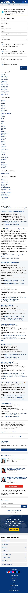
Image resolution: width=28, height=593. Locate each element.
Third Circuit (4, 78)
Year (6, 53)
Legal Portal (14, 578)
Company (14, 580)
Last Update (14, 64)
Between (12, 51)
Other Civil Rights (14, 258)
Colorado (3, 108)
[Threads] (15, 572)
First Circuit (3, 74)
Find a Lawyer (5, 500)
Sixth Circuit (4, 83)
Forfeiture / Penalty (6, 189)
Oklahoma (3, 153)
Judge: (2, 26)
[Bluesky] (17, 572)
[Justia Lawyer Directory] (21, 572)
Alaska (2, 102)
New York (3, 148)
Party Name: (4, 21)
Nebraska (3, 143)
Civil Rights (3, 186)
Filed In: (2, 31)
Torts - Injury (4, 182)
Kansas (2, 125)
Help (14, 583)
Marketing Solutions (7, 564)
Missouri (3, 139)
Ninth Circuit (4, 88)
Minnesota (3, 136)
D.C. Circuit (3, 92)
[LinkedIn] (7, 572)
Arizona (3, 103)
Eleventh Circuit (5, 91)
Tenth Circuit (4, 89)
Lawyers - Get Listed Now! (14, 510)
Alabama (3, 100)
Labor (2, 191)
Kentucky (3, 126)
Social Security (4, 194)
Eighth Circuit (4, 86)
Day (16, 51)
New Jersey (3, 146)
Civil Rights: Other (14, 224)
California (3, 107)
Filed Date (6, 64)
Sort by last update (22, 208)
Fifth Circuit (4, 81)
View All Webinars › (14, 486)
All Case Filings (7, 44)
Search (23, 68)
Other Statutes (4, 197)
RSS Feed (6, 208)
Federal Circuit (4, 94)
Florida (2, 115)
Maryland (3, 131)
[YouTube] (9, 572)
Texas (2, 161)
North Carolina (4, 149)
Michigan (3, 134)
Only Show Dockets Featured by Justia (12, 59)
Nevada (3, 144)
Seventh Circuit (4, 84)
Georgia (3, 116)
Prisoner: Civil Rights (19, 283)
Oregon (3, 154)
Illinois (2, 120)
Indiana (2, 121)
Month (22, 51)
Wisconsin (3, 167)
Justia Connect (14, 575)
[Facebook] (11, 572)
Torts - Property (5, 184)
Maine (2, 130)
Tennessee (3, 159)
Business (4, 547)
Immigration (4, 199)
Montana (3, 141)
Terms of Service (14, 585)
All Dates (6, 51)
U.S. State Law (6, 557)
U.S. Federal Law (6, 554)
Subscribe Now (14, 529)
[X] (19, 572)
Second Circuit (4, 76)
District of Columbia (6, 113)
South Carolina (4, 157)
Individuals (5, 544)
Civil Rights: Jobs (14, 357)
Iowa (2, 123)
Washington (4, 164)
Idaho (2, 118)
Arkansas (3, 105)
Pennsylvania (4, 156)
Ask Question (14, 449)
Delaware (3, 112)
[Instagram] (13, 572)
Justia (15, 569)
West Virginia (4, 166)
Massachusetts (4, 133)
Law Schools (5, 551)
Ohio (2, 151)
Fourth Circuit (4, 79)
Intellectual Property (6, 192)
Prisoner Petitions (5, 187)
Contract (3, 179)
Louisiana (3, 128)
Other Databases (6, 561)
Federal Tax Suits (5, 195)
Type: (2, 37)
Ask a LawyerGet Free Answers (6, 442)
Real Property (4, 181)
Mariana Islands (5, 173)
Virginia (3, 162)
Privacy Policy (14, 587)
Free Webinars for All (7, 455)
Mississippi (3, 138)
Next (20, 436)
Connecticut (4, 110)
